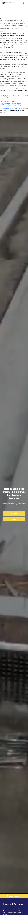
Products (14, 519)
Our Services (14, 513)
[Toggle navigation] (23, 3)
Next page (3, 101)
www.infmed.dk (11, 101)
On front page (17, 108)
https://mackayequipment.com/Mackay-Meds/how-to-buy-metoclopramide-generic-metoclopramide (12, 104)
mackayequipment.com (13, 83)
